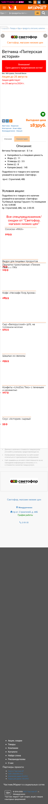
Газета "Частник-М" (16, 771)
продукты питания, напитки (34, 28)
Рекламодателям (16, 759)
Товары (13, 28)
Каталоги (12, 751)
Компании (13, 747)
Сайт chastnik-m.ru (15, 773)
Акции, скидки (15, 740)
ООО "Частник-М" (30, 791)
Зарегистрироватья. (37, 537)
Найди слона (14, 755)
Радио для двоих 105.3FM (18, 778)
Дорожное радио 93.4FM (18, 776)
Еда (19, 28)
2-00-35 (25, 522)
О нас (11, 763)
